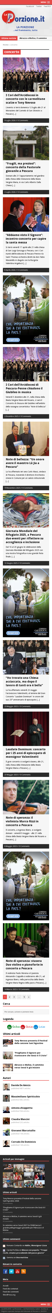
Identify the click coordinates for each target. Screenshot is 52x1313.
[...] (14, 114)
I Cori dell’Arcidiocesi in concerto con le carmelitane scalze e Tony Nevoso (25, 98)
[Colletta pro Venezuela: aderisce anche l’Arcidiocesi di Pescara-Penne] (29, 1178)
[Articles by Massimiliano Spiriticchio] (6, 1100)
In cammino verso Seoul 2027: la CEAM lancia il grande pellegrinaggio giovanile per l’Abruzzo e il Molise (23, 1227)
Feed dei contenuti (10, 1289)
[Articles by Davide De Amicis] (6, 1089)
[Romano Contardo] (4, 1245)
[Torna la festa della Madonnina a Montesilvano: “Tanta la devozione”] (8, 1186)
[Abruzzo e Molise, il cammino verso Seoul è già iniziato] (8, 1069)
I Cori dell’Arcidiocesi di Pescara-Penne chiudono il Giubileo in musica (24, 388)
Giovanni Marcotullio (23, 1130)
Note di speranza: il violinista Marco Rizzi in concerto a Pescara (22, 821)
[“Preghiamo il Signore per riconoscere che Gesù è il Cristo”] (8, 1057)
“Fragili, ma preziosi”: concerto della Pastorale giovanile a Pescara (23, 167)
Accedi (5, 1286)
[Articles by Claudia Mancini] (6, 1122)
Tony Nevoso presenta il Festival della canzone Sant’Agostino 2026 (25, 1043)
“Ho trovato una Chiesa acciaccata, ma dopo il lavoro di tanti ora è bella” (24, 681)
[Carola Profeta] (4, 1250)
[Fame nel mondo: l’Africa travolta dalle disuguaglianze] (29, 1186)
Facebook (30, 6)
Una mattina (22, 1257)
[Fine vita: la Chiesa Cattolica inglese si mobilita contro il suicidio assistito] (40, 1178)
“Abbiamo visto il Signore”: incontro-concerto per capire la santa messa (26, 238)
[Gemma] (4, 1257)
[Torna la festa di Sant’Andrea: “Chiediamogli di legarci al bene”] (18, 1186)
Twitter (39, 6)
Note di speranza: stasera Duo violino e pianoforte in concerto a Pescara (24, 964)
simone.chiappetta (21, 1108)
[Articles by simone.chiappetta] (6, 1111)
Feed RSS (47, 6)
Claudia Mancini (20, 1119)
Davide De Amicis (20, 1085)
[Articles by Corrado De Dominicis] (6, 1145)
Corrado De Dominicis (23, 1142)
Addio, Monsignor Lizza (36, 1245)
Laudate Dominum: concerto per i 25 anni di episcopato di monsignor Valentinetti (26, 753)
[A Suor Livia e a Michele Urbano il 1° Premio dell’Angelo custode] (40, 1186)
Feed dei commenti (11, 1292)
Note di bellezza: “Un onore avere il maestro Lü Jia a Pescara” (25, 463)
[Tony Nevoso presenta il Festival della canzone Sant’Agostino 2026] (8, 1043)
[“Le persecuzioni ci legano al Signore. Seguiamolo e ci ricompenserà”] (8, 1178)
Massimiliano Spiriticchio (25, 1096)
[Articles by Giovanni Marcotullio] (6, 1134)
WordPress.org (9, 1295)
